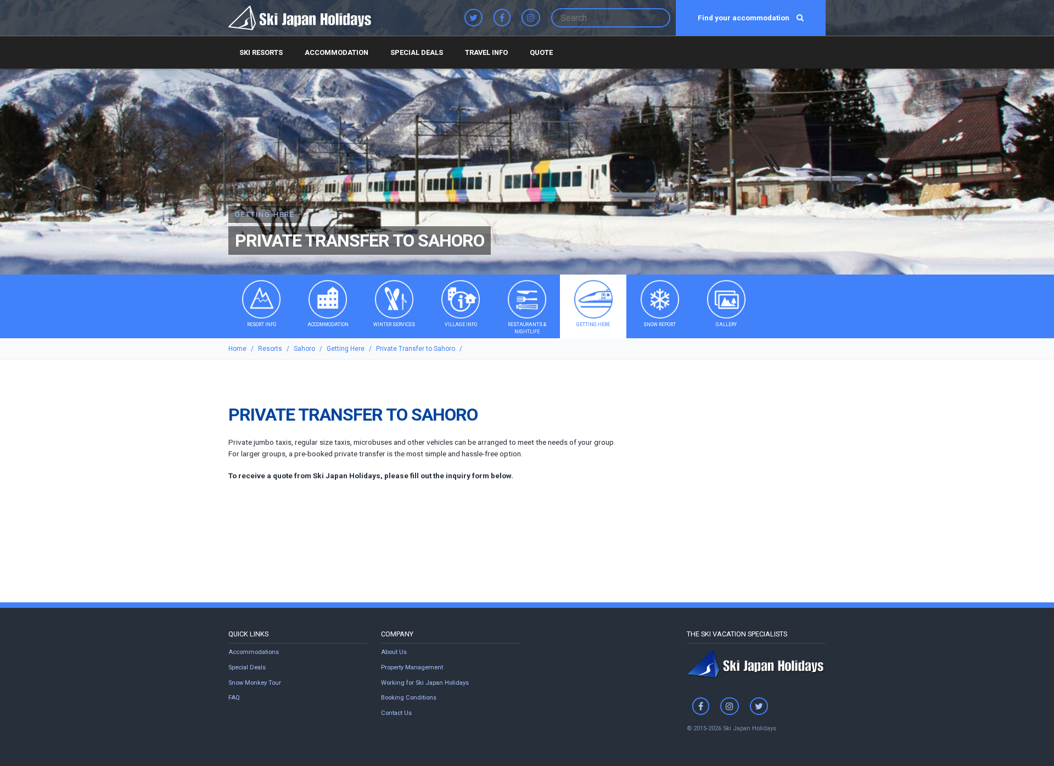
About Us (394, 652)
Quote (541, 52)
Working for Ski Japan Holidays (425, 682)
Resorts (270, 349)
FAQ (234, 697)
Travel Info (486, 52)
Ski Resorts (261, 52)
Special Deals (416, 52)
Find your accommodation (744, 17)
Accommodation (336, 52)
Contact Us (396, 713)
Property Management (412, 667)
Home (237, 349)
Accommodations (253, 652)
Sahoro (304, 349)
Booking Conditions (408, 697)
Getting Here (346, 349)
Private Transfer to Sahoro (415, 349)
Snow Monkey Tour (254, 682)
